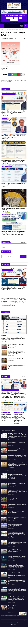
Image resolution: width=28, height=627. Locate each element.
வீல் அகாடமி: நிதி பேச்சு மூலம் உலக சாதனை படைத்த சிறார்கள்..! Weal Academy (16, 606)
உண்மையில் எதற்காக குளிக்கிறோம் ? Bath (16, 358)
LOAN (20, 18)
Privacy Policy (22, 621)
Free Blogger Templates (18, 623)
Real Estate (21, 15)
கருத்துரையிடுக (5, 247)
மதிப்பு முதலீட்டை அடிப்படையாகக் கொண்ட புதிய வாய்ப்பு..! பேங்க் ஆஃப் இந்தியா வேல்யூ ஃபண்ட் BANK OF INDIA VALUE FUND (14, 137)
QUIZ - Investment (14, 15)
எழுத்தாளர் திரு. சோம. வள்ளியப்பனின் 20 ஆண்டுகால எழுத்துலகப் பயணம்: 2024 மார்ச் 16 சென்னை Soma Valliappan (16, 352)
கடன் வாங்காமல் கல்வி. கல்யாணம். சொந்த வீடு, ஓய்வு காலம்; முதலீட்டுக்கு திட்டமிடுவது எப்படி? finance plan (17, 457)
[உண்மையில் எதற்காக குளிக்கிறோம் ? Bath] (4, 360)
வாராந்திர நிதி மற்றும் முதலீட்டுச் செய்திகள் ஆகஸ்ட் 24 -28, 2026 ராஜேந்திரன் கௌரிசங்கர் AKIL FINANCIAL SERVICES (13, 185)
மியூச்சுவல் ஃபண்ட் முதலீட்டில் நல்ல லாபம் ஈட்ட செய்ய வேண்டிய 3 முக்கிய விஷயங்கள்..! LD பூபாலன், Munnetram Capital (17, 582)
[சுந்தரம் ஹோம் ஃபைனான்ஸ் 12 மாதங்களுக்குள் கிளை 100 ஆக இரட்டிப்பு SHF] (4, 519)
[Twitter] (12, 74)
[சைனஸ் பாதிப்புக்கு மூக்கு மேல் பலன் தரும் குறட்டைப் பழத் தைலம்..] (4, 450)
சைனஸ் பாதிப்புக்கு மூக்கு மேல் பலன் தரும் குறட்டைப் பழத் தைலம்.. (16, 449)
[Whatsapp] (15, 74)
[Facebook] (9, 74)
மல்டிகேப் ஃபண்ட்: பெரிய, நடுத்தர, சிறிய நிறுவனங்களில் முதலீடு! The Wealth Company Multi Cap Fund (13, 161)
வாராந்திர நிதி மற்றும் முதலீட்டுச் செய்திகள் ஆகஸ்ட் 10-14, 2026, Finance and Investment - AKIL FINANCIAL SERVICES (16, 574)
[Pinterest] (18, 74)
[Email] (21, 74)
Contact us (14, 621)
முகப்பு (2, 29)
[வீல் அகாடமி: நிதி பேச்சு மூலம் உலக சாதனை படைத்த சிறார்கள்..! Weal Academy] (4, 607)
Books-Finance (9, 18)
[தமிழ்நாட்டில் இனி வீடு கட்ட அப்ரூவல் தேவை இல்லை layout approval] (4, 346)
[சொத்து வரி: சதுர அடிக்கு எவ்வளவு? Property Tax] (4, 367)
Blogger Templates (11, 622)
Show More (24, 376)
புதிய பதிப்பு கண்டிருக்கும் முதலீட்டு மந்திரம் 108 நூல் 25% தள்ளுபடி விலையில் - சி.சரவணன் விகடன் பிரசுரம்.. (17, 558)
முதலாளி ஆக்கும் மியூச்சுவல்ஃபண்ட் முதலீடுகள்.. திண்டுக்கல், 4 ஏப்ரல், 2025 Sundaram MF (15, 525)
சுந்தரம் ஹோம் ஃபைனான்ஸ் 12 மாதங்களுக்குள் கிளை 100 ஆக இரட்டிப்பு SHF (17, 518)
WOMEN (16, 18)
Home (3, 621)
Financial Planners (14, 20)
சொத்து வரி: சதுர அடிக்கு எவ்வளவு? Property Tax (17, 365)
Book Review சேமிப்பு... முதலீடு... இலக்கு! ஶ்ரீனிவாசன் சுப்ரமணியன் (13, 208)
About (8, 621)
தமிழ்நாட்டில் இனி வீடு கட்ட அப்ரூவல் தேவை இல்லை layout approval (16, 345)
